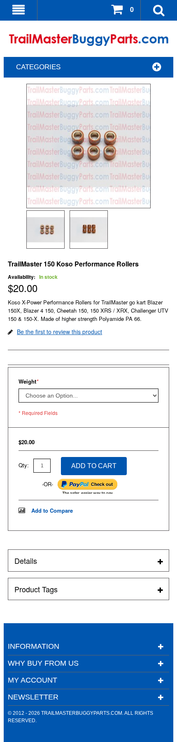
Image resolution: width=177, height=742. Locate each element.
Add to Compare (52, 510)
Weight (28, 381)
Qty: (24, 465)
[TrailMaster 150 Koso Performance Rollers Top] (45, 229)
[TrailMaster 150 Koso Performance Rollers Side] (89, 229)
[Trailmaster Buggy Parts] (88, 40)
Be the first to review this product (59, 331)
